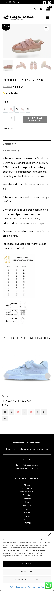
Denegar (27, 571)
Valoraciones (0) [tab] (12, 150)
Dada (27, 502)
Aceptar (27, 563)
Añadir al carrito (35, 119)
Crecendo (27, 499)
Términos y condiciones (37, 587)
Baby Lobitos (27, 488)
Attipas (27, 485)
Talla (6, 101)
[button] (49, 534)
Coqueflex (27, 495)
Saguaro (27, 519)
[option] (5, 109)
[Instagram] (49, 2)
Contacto (27, 459)
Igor (27, 509)
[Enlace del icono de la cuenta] (41, 9)
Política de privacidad (18, 587)
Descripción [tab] (9, 143)
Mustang (27, 512)
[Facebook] (44, 2)
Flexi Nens (27, 505)
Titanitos (27, 523)
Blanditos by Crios (27, 492)
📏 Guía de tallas (10, 93)
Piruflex (27, 516)
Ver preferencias (27, 579)
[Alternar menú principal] (47, 17)
